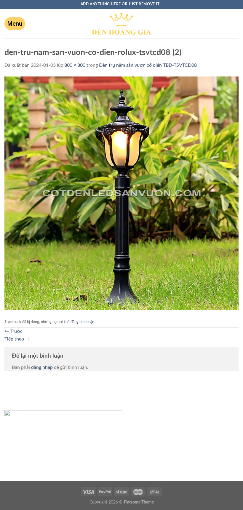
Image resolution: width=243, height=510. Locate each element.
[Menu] (14, 23)
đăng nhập (42, 367)
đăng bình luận (82, 322)
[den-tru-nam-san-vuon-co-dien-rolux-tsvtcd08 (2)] (121, 192)
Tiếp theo (17, 339)
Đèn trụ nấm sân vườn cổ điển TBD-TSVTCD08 (148, 65)
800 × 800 (74, 65)
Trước (13, 331)
